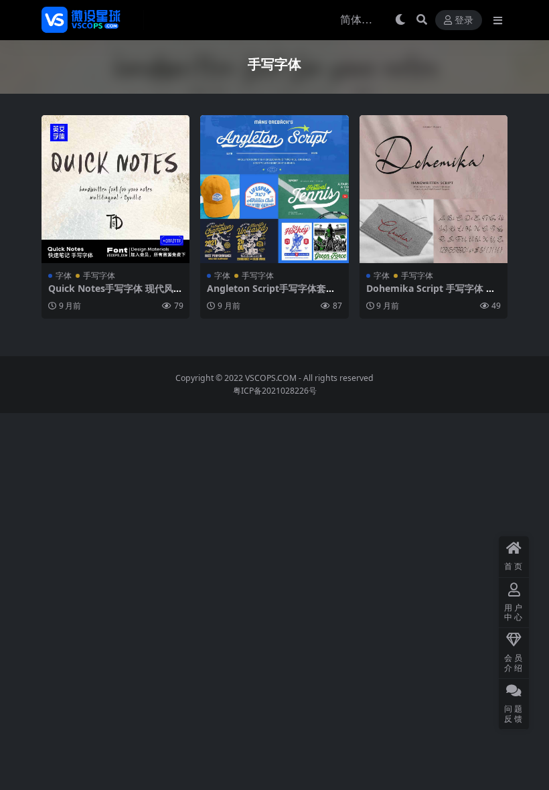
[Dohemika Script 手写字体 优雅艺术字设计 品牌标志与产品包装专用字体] (433, 189)
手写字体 (99, 275)
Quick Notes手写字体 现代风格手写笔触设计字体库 (115, 294)
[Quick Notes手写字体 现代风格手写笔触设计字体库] (115, 189)
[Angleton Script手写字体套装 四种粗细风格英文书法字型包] (274, 189)
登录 (464, 20)
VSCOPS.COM (271, 378)
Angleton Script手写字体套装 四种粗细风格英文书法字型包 (271, 294)
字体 (64, 275)
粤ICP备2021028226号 (275, 390)
